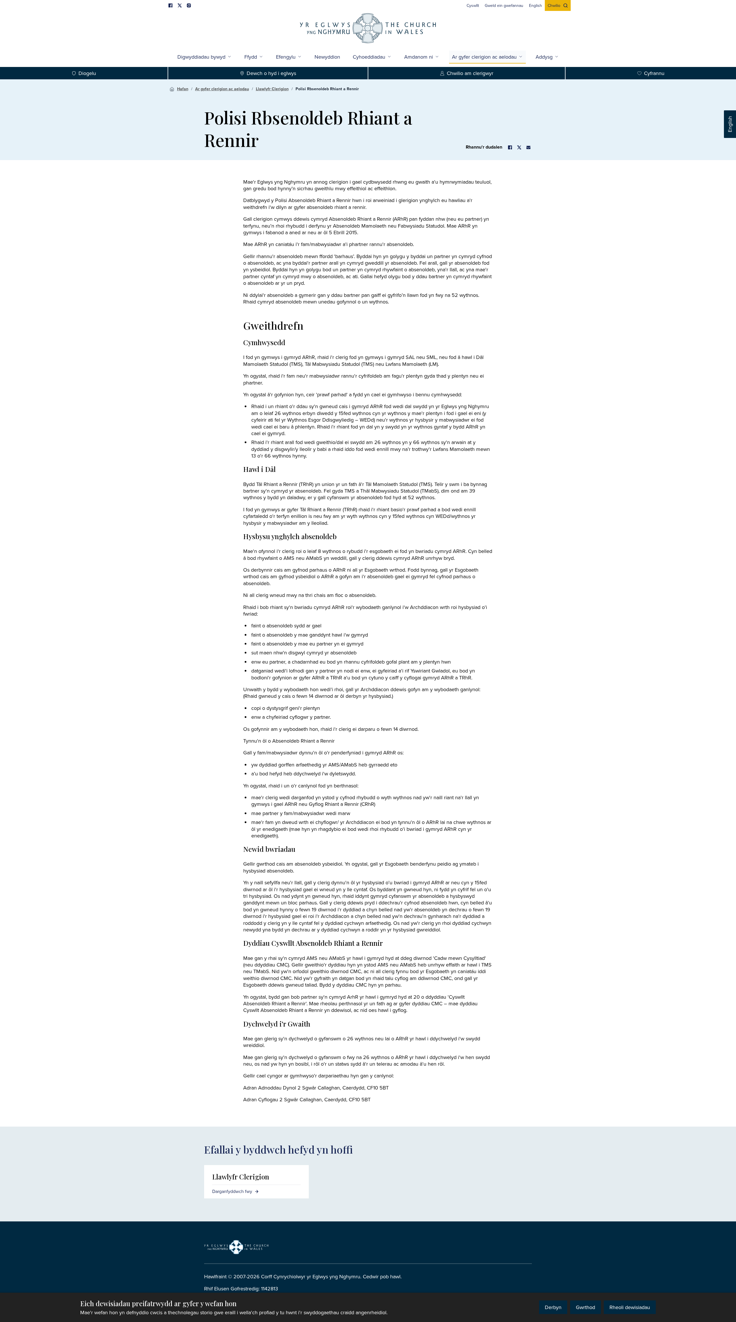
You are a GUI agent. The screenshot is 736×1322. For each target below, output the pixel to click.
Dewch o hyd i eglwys (271, 73)
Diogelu (87, 73)
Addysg (544, 56)
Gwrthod (585, 1307)
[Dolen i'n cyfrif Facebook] (170, 5)
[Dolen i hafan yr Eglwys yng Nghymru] (236, 1247)
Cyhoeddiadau (369, 56)
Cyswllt (473, 5)
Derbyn (553, 1307)
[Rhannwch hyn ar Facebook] (510, 147)
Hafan (182, 88)
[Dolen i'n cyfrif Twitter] (179, 5)
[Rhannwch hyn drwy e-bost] (528, 147)
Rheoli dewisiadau (630, 1307)
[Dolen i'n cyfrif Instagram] (188, 5)
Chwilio (554, 5)
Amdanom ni (418, 56)
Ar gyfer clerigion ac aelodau (484, 56)
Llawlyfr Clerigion (272, 88)
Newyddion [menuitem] (327, 56)
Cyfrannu (654, 73)
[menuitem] (473, 5)
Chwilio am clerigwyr (470, 73)
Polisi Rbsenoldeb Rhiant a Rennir (327, 88)
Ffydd (250, 56)
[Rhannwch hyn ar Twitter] (519, 147)
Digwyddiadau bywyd (201, 56)
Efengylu (286, 56)
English (729, 124)
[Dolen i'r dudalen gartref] (368, 29)
